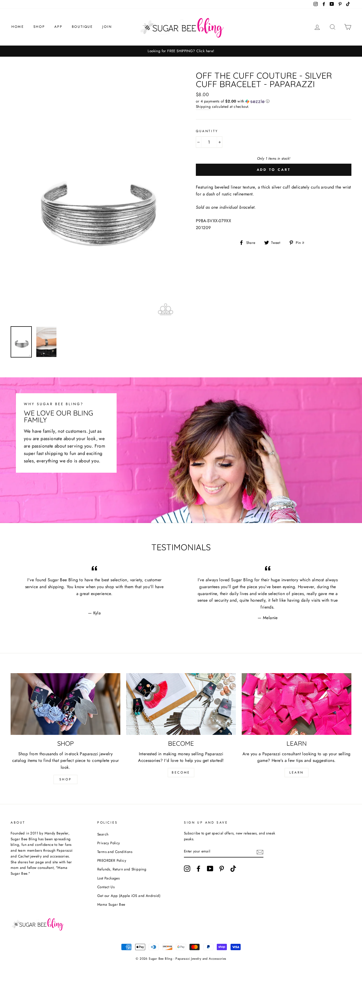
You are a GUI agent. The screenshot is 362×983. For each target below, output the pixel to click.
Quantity (207, 131)
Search (102, 834)
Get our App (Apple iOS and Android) (128, 895)
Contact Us (105, 887)
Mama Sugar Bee (111, 904)
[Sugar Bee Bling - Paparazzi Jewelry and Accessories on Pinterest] (221, 868)
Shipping (203, 106)
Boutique (82, 26)
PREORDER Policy (111, 860)
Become (181, 772)
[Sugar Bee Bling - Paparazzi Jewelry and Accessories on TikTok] (233, 868)
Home (17, 26)
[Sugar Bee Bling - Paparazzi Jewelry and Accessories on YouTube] (210, 868)
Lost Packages (108, 878)
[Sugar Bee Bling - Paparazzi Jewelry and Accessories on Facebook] (198, 868)
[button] (273, 101)
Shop (39, 26)
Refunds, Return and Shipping (121, 869)
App (58, 26)
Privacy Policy (108, 843)
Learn (296, 772)
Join (107, 26)
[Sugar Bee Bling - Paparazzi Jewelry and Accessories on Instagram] (187, 868)
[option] (181, 51)
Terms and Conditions (114, 851)
